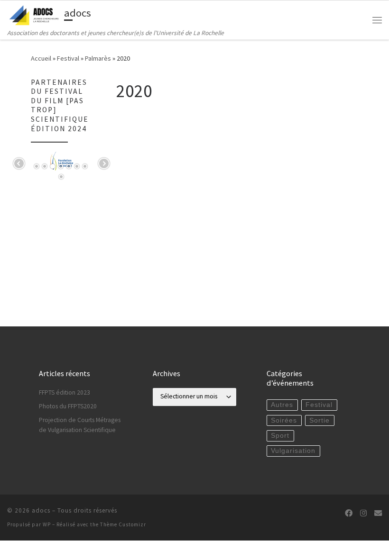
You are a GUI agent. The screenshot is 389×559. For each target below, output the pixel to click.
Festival (68, 58)
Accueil (41, 58)
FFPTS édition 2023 (64, 392)
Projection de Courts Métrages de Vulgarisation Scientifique (79, 425)
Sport (280, 435)
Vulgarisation (293, 450)
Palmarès (98, 58)
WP (47, 524)
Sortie (319, 420)
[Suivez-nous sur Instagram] (363, 513)
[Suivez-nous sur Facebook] (348, 513)
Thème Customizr (123, 524)
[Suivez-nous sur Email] (378, 513)
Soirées (284, 420)
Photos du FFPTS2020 (68, 406)
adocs (41, 510)
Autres (282, 404)
